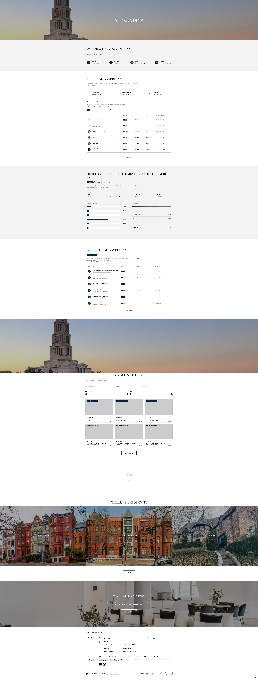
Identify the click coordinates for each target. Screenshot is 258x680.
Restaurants (95, 109)
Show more (129, 157)
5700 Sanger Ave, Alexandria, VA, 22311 (100, 304)
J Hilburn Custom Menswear (99, 131)
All (89, 109)
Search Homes (129, 453)
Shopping (102, 109)
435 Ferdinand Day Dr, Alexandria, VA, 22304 (101, 278)
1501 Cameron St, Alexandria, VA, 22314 (100, 297)
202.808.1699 (153, 638)
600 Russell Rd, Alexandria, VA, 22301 (100, 284)
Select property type (90, 386)
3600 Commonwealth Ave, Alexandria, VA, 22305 (102, 272)
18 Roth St (95, 150)
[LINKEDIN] (165, 673)
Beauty (114, 109)
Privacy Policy (150, 674)
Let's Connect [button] (129, 611)
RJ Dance (95, 148)
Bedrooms (147, 386)
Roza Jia (94, 137)
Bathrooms (117, 386)
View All (129, 572)
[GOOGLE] (172, 673)
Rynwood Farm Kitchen (98, 119)
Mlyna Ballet (95, 143)
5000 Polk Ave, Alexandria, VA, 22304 (100, 291)
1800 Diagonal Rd (97, 126)
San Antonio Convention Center (100, 124)
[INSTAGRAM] (161, 673)
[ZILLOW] (169, 673)
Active (109, 109)
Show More (129, 310)
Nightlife (120, 109)
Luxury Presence (115, 674)
